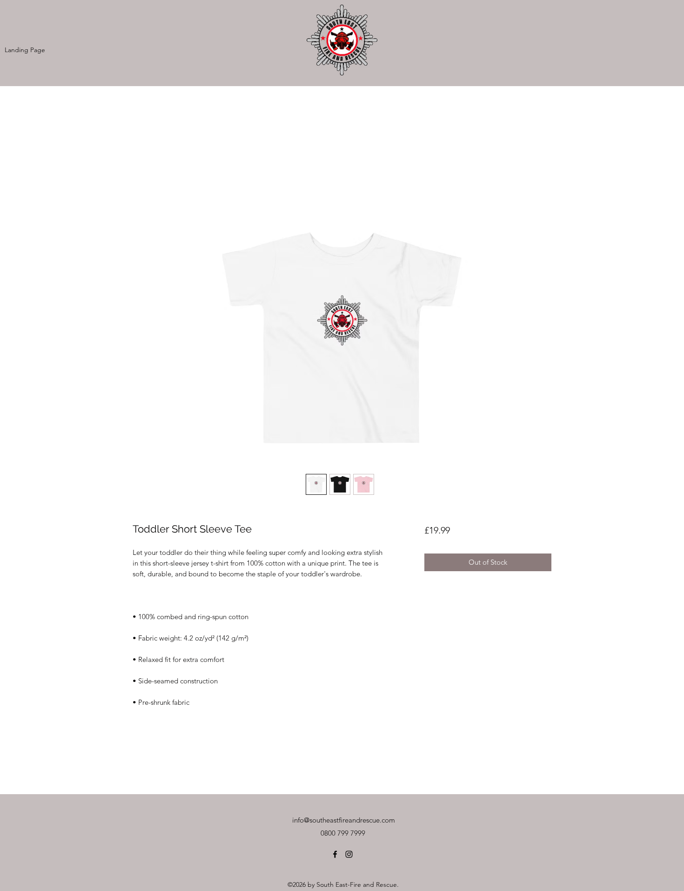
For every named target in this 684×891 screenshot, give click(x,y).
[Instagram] (349, 854)
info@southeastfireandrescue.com (343, 820)
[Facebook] (335, 854)
